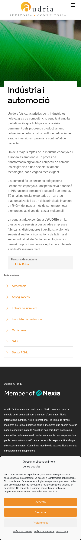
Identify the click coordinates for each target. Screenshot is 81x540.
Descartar (40, 512)
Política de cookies (22, 531)
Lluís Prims (20, 264)
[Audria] (37, 14)
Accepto (40, 502)
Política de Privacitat (44, 531)
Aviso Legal (62, 531)
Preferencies (40, 522)
